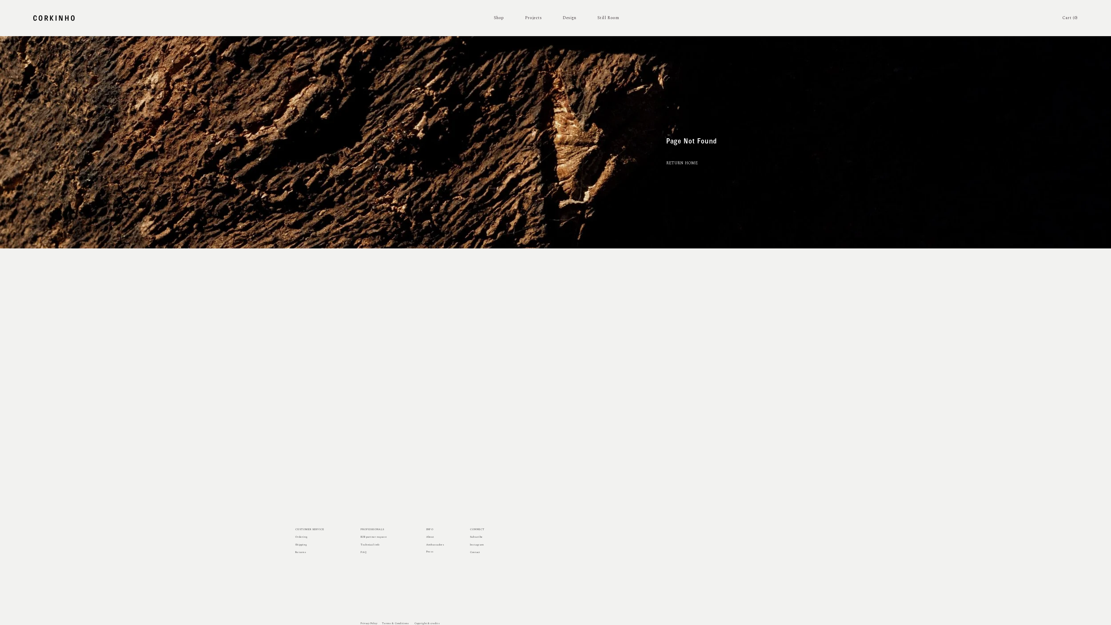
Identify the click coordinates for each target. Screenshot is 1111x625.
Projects (533, 18)
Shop (499, 18)
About (430, 537)
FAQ (363, 552)
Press (429, 551)
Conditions (402, 623)
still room (608, 18)
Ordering (301, 537)
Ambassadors (435, 544)
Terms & (388, 623)
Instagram (477, 544)
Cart (1070, 18)
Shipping (301, 544)
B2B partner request (373, 537)
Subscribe (476, 537)
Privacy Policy (368, 623)
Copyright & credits (427, 623)
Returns (300, 552)
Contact (475, 552)
